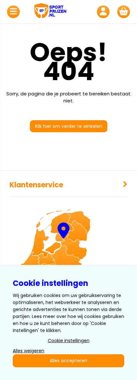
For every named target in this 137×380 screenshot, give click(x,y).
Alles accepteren (68, 360)
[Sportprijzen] (58, 11)
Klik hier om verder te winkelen (68, 126)
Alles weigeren (28, 351)
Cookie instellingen (69, 340)
